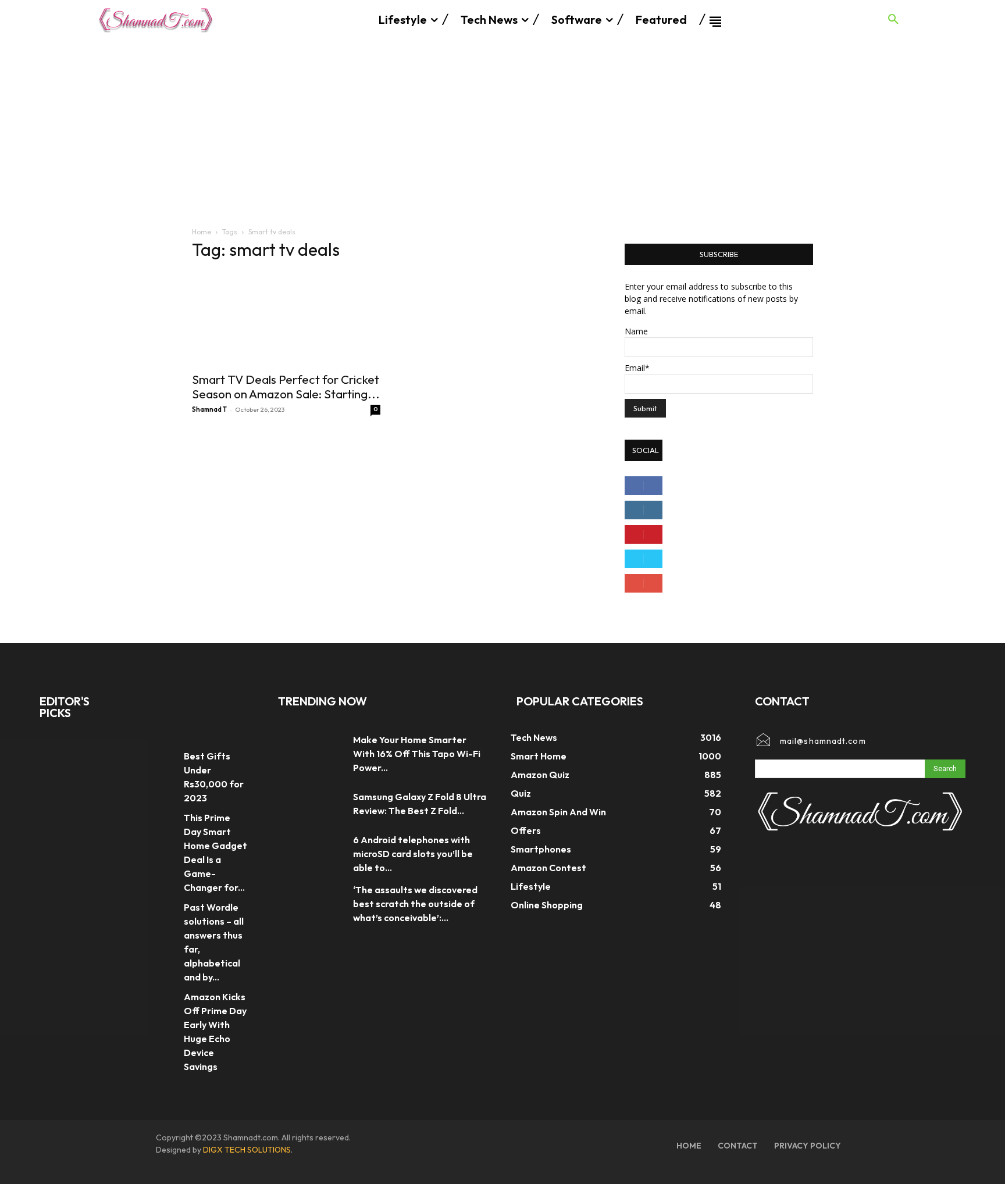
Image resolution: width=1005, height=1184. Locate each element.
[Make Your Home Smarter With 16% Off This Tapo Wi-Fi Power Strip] (309, 754)
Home (201, 231)
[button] (893, 20)
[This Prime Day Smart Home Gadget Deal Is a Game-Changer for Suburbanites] (156, 822)
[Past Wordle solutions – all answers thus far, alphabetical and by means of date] (156, 911)
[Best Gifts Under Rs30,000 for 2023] (156, 760)
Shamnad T (209, 409)
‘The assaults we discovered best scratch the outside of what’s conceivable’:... (415, 903)
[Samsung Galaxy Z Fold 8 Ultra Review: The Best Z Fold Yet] (309, 804)
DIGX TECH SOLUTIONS (247, 1149)
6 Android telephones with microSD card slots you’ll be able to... (413, 853)
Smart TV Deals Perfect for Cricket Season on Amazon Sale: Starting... (286, 386)
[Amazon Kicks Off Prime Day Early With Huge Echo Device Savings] (156, 1001)
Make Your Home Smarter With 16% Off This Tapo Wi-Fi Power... (416, 753)
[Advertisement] (502, 126)
